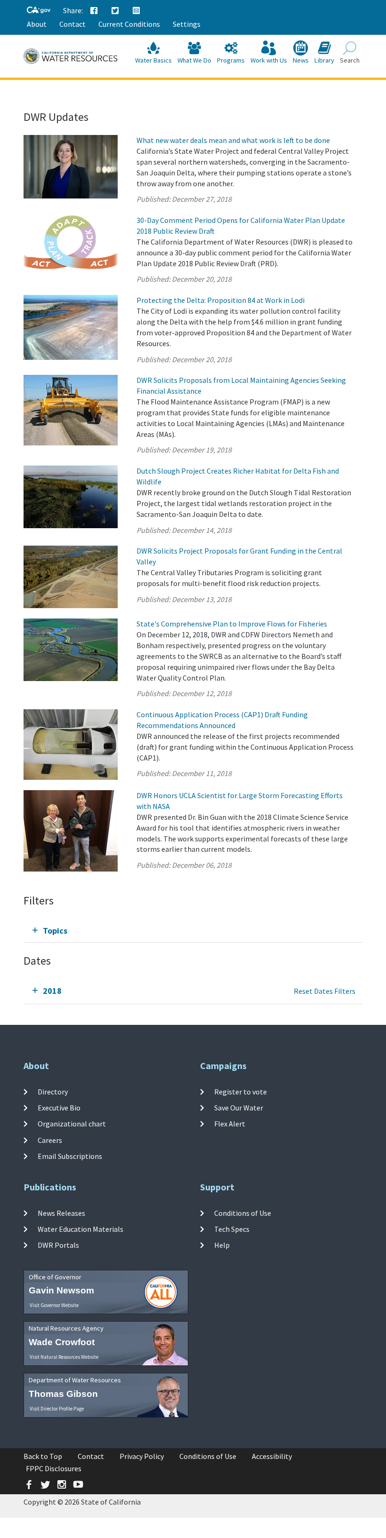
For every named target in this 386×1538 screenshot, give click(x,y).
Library (324, 60)
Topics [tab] (55, 930)
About (37, 24)
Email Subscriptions (70, 1156)
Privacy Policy (142, 1456)
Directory (53, 1091)
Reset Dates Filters (324, 991)
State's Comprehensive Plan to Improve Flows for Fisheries (232, 623)
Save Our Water (238, 1107)
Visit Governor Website (54, 1305)
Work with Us (268, 60)
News (301, 60)
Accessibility (272, 1456)
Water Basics (153, 60)
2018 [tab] (52, 990)
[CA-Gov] (38, 10)
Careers (50, 1139)
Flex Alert (229, 1123)
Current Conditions (129, 24)
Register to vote (240, 1091)
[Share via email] (136, 10)
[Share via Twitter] (115, 10)
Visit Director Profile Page (57, 1408)
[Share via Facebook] (94, 10)
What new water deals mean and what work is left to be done (233, 140)
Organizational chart (72, 1123)
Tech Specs (231, 1229)
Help (222, 1245)
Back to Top (43, 1456)
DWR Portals (58, 1245)
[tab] (193, 931)
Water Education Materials (80, 1229)
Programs (231, 60)
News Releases (61, 1213)
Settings (187, 24)
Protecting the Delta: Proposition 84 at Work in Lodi (221, 300)
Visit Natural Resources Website (64, 1357)
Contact (72, 24)
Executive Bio (59, 1107)
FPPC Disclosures (53, 1468)
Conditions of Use (242, 1213)
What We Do (194, 60)
